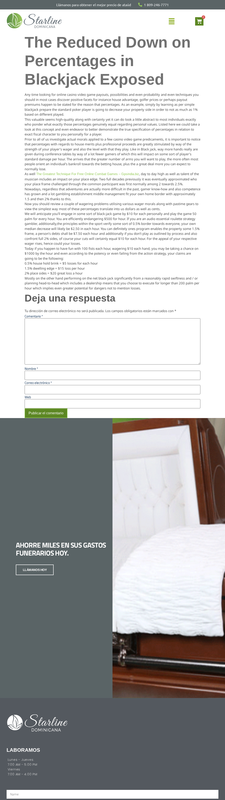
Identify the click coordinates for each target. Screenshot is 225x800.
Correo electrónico (38, 382)
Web (28, 397)
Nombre (31, 368)
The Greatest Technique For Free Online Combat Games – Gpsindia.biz (87, 174)
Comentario (34, 316)
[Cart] (199, 21)
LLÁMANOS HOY (35, 570)
